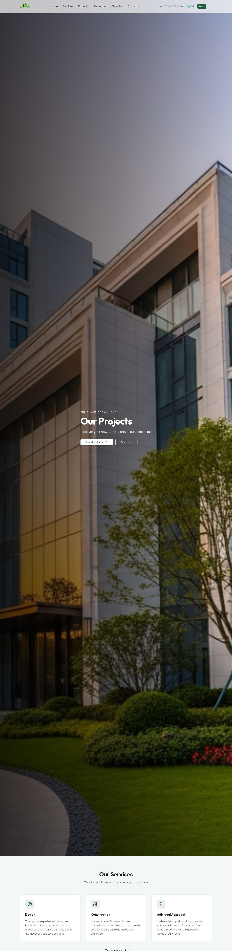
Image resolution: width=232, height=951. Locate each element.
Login (201, 6)
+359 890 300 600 (173, 6)
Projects (83, 6)
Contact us (126, 442)
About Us (117, 6)
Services (68, 6)
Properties (100, 6)
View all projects (94, 442)
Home (54, 6)
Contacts (133, 6)
